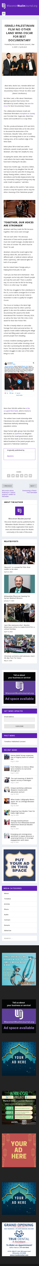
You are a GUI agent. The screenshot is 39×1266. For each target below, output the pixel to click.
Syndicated (23, 47)
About (6, 893)
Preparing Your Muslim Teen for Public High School (23, 812)
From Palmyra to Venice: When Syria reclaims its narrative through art (22, 769)
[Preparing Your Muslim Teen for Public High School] (7, 812)
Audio (6, 915)
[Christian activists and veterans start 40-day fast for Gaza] (19, 644)
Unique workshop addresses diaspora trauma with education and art (21, 790)
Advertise (7, 930)
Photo (6, 909)
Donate (7, 925)
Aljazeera (10, 456)
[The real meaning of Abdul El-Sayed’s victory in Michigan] (7, 780)
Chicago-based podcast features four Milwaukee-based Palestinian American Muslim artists (23, 824)
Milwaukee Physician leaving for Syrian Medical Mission (17, 597)
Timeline (7, 899)
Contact (7, 920)
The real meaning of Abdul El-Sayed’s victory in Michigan (22, 779)
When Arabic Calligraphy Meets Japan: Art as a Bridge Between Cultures (22, 801)
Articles (7, 904)
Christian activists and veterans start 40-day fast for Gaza (19, 657)
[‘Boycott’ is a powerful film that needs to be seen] (19, 555)
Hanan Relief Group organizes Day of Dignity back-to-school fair (22, 757)
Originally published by (15, 450)
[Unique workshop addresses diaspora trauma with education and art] (7, 789)
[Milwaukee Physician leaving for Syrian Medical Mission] (19, 584)
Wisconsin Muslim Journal (21, 44)
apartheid (18, 434)
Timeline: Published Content (15, 741)
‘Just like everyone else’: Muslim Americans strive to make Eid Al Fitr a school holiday (19, 627)
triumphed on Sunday (27, 113)
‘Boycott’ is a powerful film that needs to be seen (17, 568)
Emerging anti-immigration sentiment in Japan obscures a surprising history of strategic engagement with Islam (22, 837)
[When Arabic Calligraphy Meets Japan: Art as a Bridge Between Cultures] (7, 801)
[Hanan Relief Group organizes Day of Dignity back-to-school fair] (7, 757)
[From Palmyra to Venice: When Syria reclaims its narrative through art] (7, 768)
